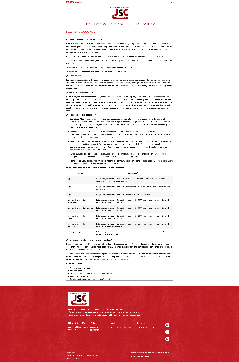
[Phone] (171, 2)
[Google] (167, 339)
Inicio (87, 24)
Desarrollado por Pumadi (140, 356)
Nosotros (100, 24)
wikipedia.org (100, 259)
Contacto (149, 24)
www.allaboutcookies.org (118, 259)
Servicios (117, 24)
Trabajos (133, 24)
